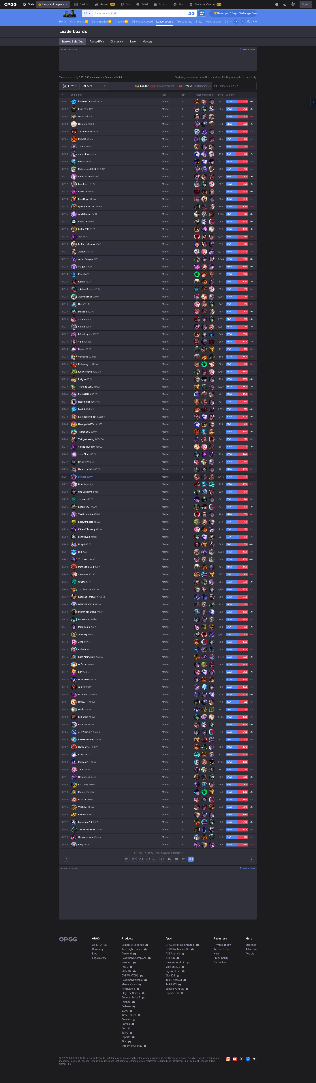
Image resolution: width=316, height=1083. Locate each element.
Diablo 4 (126, 1006)
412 (134, 859)
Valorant (126, 962)
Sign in (305, 4)
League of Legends (53, 4)
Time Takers (129, 1015)
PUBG (125, 966)
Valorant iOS (173, 966)
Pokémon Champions (134, 958)
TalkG (125, 1032)
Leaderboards (164, 21)
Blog (94, 953)
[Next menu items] (236, 21)
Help (216, 953)
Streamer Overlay (132, 1045)
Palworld (127, 953)
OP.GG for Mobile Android (180, 944)
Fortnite (126, 1001)
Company (97, 949)
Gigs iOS (170, 975)
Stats (199, 21)
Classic (121, 21)
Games (126, 1023)
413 (141, 859)
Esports (126, 1037)
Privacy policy (222, 944)
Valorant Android (175, 962)
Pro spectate (184, 21)
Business (251, 944)
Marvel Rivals (129, 984)
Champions (78, 21)
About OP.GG (99, 944)
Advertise (251, 949)
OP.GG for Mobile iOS (177, 949)
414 (148, 859)
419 (184, 859)
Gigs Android (173, 971)
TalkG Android (174, 979)
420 (191, 859)
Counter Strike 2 (131, 997)
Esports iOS (172, 993)
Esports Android (175, 988)
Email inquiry (221, 958)
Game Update (233, 21)
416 (162, 859)
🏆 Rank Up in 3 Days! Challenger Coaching (213, 13)
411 (127, 859)
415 (155, 859)
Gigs (124, 1041)
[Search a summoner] (191, 13)
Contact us (220, 962)
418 (176, 859)
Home (63, 21)
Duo (124, 1028)
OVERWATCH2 (130, 975)
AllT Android (173, 953)
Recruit (250, 953)
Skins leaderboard (142, 21)
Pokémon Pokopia (132, 979)
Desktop (126, 1019)
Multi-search (213, 21)
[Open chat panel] (313, 102)
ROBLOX (126, 971)
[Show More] (277, 4)
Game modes (101, 21)
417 (169, 859)
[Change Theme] (285, 4)
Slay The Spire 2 (131, 993)
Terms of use (221, 949)
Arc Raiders (128, 988)
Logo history (99, 958)
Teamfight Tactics (132, 949)
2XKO (125, 1010)
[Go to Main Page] (10, 4)
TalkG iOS (171, 984)
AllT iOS (170, 958)
